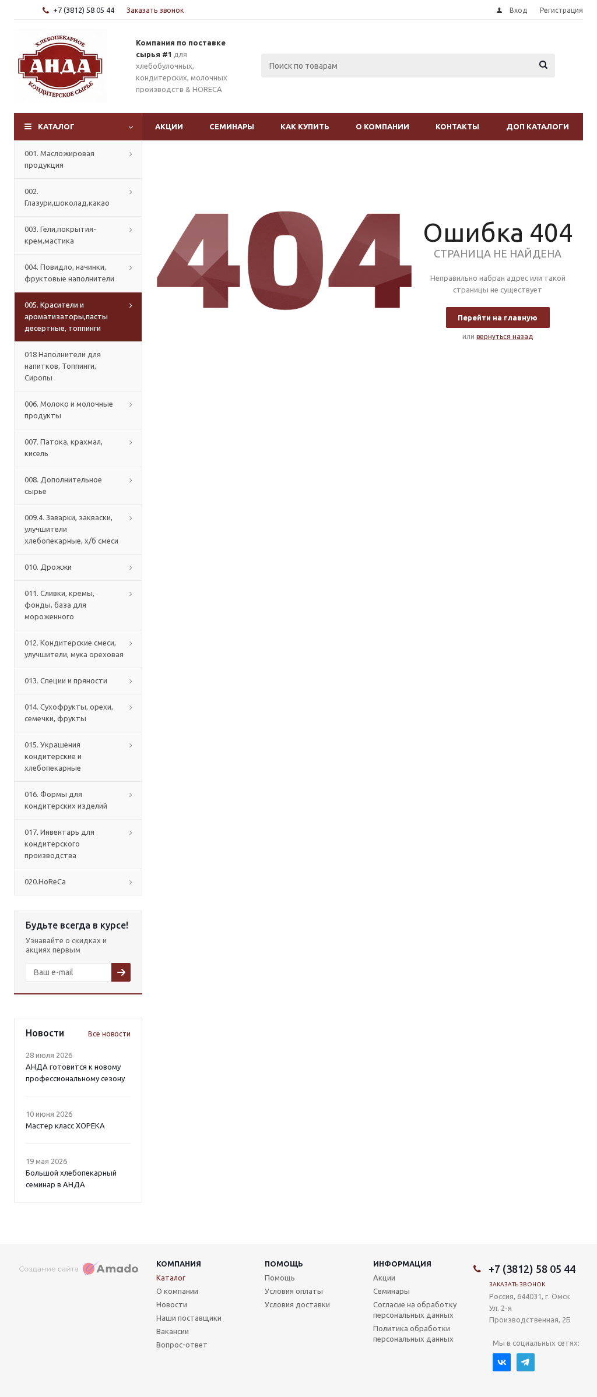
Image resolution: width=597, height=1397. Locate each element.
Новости (171, 1304)
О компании (382, 126)
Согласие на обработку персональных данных (414, 1309)
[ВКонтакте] (502, 1362)
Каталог (56, 126)
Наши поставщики (189, 1318)
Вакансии (172, 1331)
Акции (169, 126)
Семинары (231, 126)
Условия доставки (297, 1304)
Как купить (304, 126)
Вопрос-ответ (182, 1344)
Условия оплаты (294, 1291)
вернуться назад (504, 336)
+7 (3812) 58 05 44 (83, 10)
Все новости (109, 1034)
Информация (402, 1264)
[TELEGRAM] (526, 1362)
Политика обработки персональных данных (413, 1333)
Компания (178, 1264)
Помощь (284, 1264)
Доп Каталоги (537, 126)
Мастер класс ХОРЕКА (65, 1125)
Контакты (457, 126)
